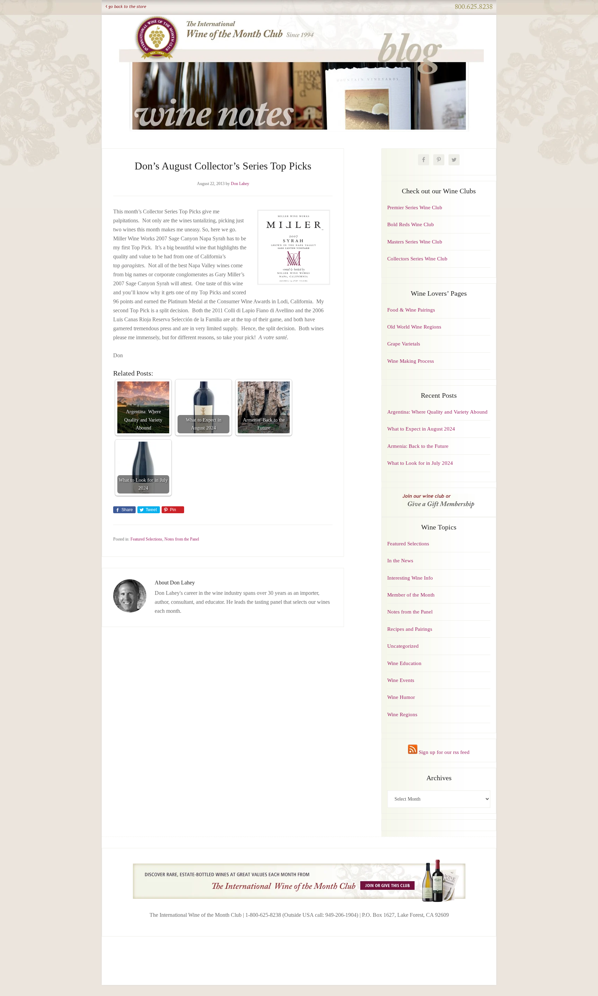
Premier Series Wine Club (414, 207)
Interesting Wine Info (410, 578)
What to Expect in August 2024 (421, 429)
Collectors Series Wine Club (417, 258)
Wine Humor (401, 697)
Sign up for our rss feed (443, 752)
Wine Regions (402, 714)
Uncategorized (403, 646)
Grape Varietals (403, 344)
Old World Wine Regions (414, 327)
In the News (400, 560)
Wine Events (400, 680)
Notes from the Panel (181, 539)
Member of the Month (411, 595)
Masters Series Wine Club (414, 242)
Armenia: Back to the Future (417, 446)
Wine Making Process (410, 361)
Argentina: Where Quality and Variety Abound (437, 412)
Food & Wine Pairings (411, 310)
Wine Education (404, 663)
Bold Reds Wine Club (410, 224)
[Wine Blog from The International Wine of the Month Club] (299, 23)
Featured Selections (146, 539)
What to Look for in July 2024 (420, 463)
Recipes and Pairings (409, 629)
